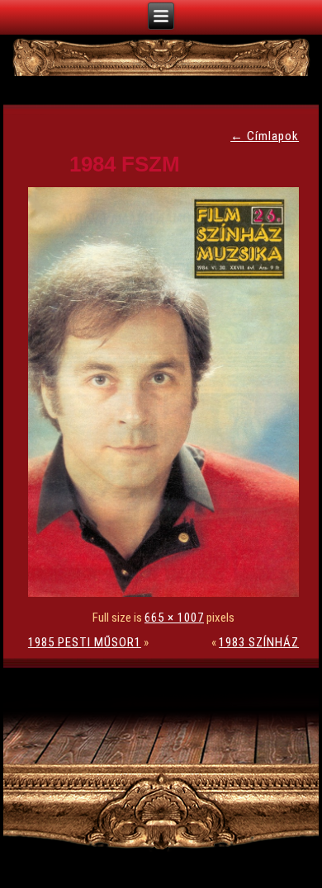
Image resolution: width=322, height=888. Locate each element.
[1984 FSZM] (167, 592)
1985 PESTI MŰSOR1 (84, 642)
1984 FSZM (124, 164)
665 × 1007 (174, 617)
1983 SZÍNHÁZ (259, 642)
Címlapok (264, 136)
